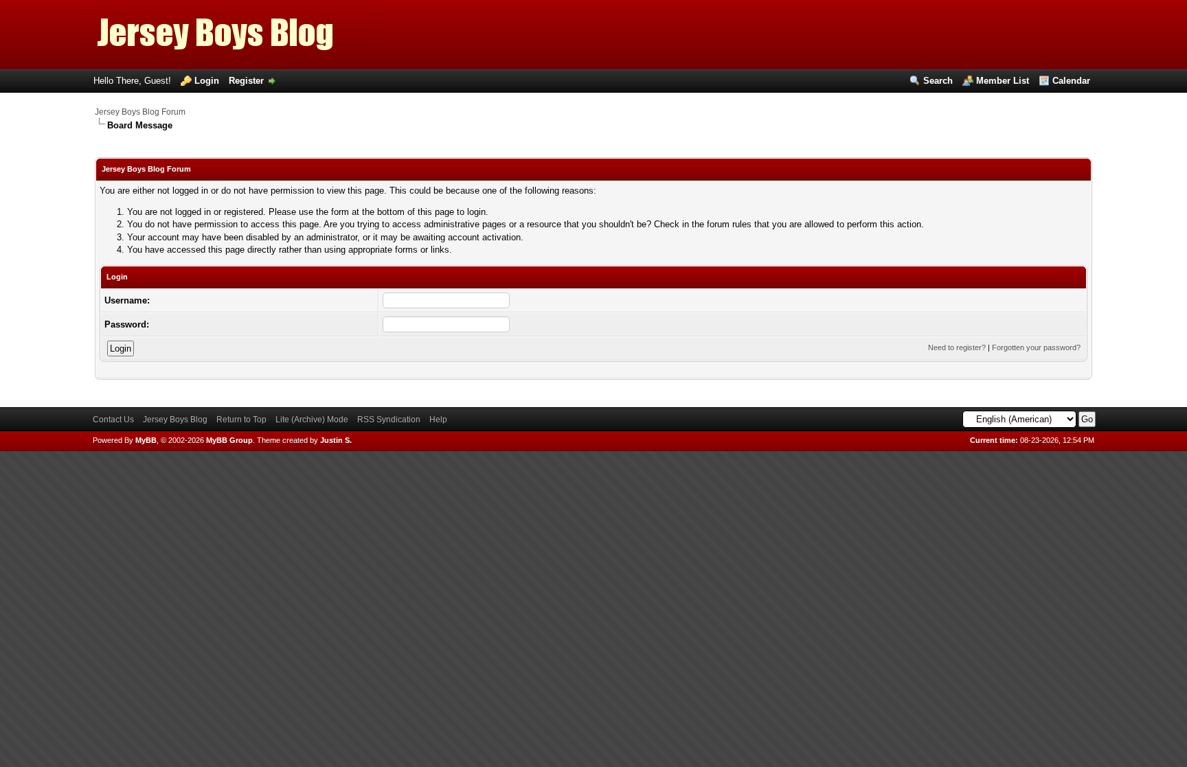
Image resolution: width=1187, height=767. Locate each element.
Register (246, 81)
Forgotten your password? (1036, 347)
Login (206, 81)
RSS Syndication (388, 419)
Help (438, 419)
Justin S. (336, 440)
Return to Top (241, 419)
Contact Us (113, 419)
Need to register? (957, 347)
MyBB (146, 440)
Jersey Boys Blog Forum (140, 112)
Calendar (1071, 81)
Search (938, 81)
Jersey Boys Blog (175, 419)
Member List (1002, 81)
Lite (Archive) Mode (311, 419)
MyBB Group (229, 440)
